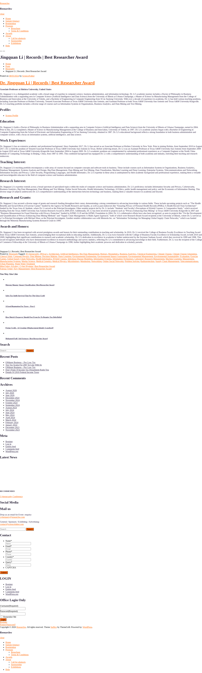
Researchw (5, 3)
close (2, 14)
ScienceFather (28, 76)
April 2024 (10, 417)
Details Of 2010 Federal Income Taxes (22, 372)
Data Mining (35, 256)
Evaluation (184, 256)
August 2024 (11, 408)
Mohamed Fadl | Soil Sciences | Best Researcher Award (26, 339)
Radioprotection (147, 261)
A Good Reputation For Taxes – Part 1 (20, 306)
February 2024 (11, 422)
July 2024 (9, 410)
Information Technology (123, 259)
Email (8, 546)
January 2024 (11, 425)
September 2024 (12, 405)
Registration (10, 23)
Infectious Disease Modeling (80, 259)
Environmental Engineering (84, 256)
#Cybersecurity (32, 254)
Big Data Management (89, 254)
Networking (96, 261)
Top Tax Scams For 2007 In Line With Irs (23, 365)
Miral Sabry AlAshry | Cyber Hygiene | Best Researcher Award (27, 266)
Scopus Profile (11, 115)
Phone (8, 551)
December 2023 (12, 427)
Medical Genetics (43, 261)
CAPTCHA (10, 567)
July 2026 (9, 393)
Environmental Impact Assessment (112, 256)
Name (8, 541)
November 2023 (12, 430)
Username (9, 606)
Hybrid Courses (60, 259)
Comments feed (12, 449)
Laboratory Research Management (149, 259)
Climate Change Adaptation (185, 254)
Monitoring (85, 261)
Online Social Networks (113, 261)
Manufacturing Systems (10, 261)
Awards (8, 33)
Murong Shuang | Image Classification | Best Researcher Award (29, 285)
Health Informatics (44, 259)
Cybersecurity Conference (11, 496)
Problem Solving (132, 261)
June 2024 (9, 412)
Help (7, 46)
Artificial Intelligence (69, 254)
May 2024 (9, 415)
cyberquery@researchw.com (12, 517)
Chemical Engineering (147, 254)
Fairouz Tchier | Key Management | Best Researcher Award (26, 269)
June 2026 (9, 395)
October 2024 (11, 403)
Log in (8, 444)
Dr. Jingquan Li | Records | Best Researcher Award (47, 82)
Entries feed (10, 446)
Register (9, 441)
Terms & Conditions (20, 31)
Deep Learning (64, 256)
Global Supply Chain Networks (21, 259)
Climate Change (165, 254)
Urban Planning (7, 264)
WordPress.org (11, 451)
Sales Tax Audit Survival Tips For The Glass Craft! (25, 296)
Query (8, 562)
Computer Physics (21, 256)
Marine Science (28, 261)
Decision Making (49, 256)
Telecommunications (189, 261)
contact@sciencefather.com (12, 524)
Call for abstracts (18, 38)
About (8, 36)
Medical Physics (59, 261)
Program (9, 26)
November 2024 (12, 400)
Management (188, 259)
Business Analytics (128, 254)
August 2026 (11, 390)
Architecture (54, 254)
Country (9, 557)
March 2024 (10, 420)
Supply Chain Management (167, 261)
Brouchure (15, 28)
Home (8, 18)
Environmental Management (140, 256)
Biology (103, 254)
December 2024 (12, 398)
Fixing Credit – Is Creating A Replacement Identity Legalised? (29, 328)
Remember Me (9, 617)
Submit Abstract (12, 21)
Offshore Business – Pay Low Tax (20, 362)
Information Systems (102, 259)
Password (9, 611)
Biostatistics (113, 254)
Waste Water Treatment (25, 264)
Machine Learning (174, 259)
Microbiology (73, 261)
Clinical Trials (6, 256)
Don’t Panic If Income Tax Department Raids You (27, 370)
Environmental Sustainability (166, 256)
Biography (10, 69)
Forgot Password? (8, 624)
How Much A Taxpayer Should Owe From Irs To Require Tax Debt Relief (33, 317)
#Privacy (44, 254)
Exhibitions (16, 43)
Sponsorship (16, 41)
